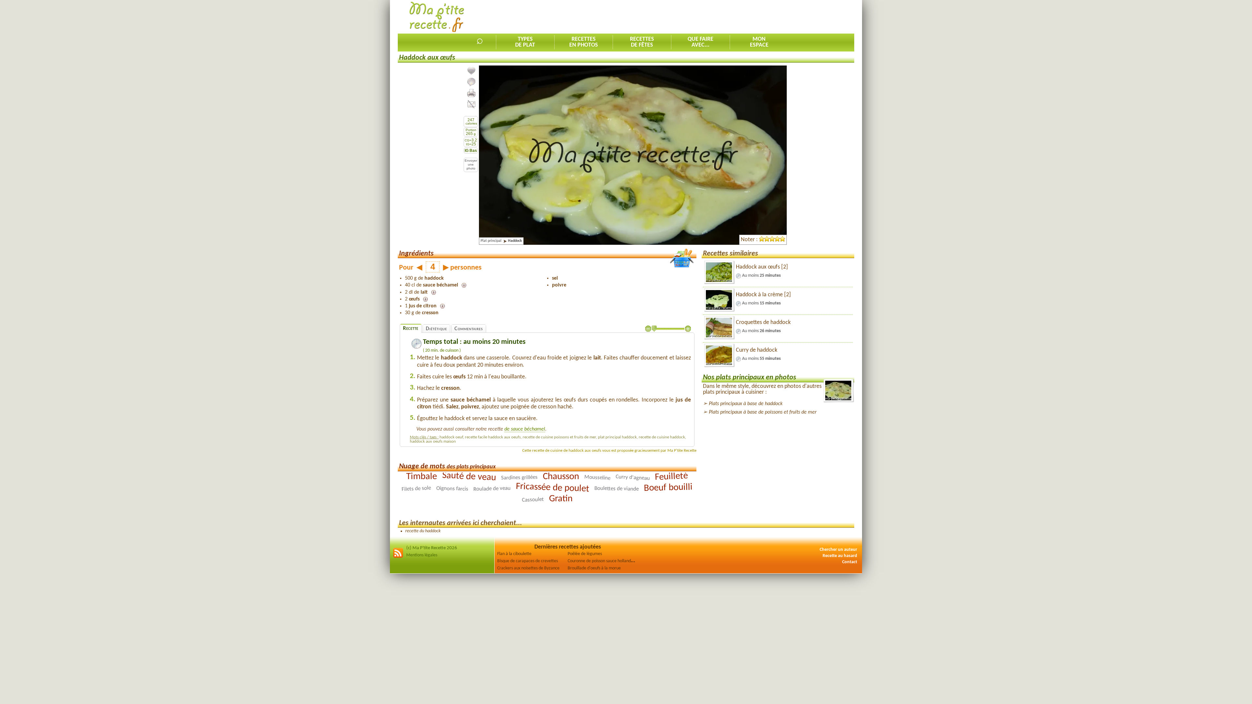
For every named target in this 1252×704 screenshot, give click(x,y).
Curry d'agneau (633, 477)
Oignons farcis (452, 488)
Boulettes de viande (616, 488)
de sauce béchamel (524, 429)
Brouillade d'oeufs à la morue (594, 568)
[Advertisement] (735, 16)
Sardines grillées (519, 478)
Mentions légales (421, 555)
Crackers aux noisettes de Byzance (528, 568)
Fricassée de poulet (552, 487)
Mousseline (597, 477)
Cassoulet (533, 499)
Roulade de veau (492, 488)
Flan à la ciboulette (514, 553)
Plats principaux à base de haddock (745, 403)
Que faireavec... (700, 42)
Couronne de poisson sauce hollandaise (603, 561)
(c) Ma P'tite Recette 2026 (431, 548)
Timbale (421, 476)
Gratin (560, 498)
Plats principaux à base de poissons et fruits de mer (762, 412)
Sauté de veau (469, 477)
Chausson (561, 476)
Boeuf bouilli (668, 487)
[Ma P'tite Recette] (437, 17)
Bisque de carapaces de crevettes (527, 561)
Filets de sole (416, 488)
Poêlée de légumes (585, 553)
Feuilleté (671, 476)
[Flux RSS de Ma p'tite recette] (398, 557)
